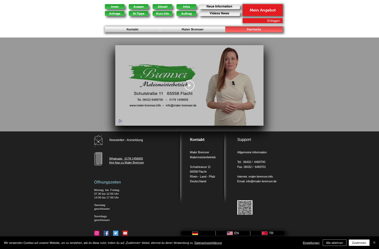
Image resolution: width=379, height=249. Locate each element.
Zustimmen (359, 243)
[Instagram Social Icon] (96, 233)
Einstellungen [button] (311, 243)
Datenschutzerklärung (208, 243)
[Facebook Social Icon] (106, 233)
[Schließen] (374, 243)
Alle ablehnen (334, 243)
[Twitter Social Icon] (115, 233)
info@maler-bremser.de (261, 181)
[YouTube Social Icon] (125, 233)
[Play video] (189, 85)
